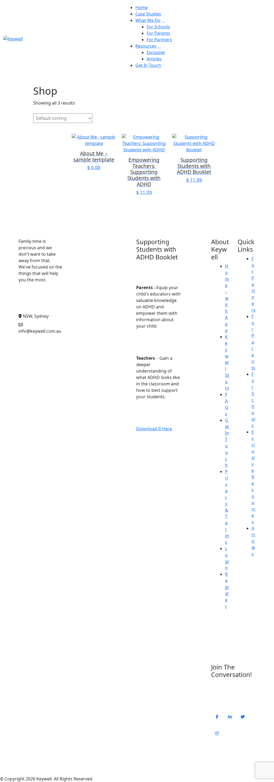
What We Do (148, 20)
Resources (146, 46)
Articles (154, 59)
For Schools (158, 27)
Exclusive (156, 52)
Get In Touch (148, 65)
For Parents (158, 33)
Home (141, 7)
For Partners (159, 40)
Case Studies (148, 14)
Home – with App (227, 298)
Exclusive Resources (254, 477)
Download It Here (154, 429)
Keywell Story (227, 362)
